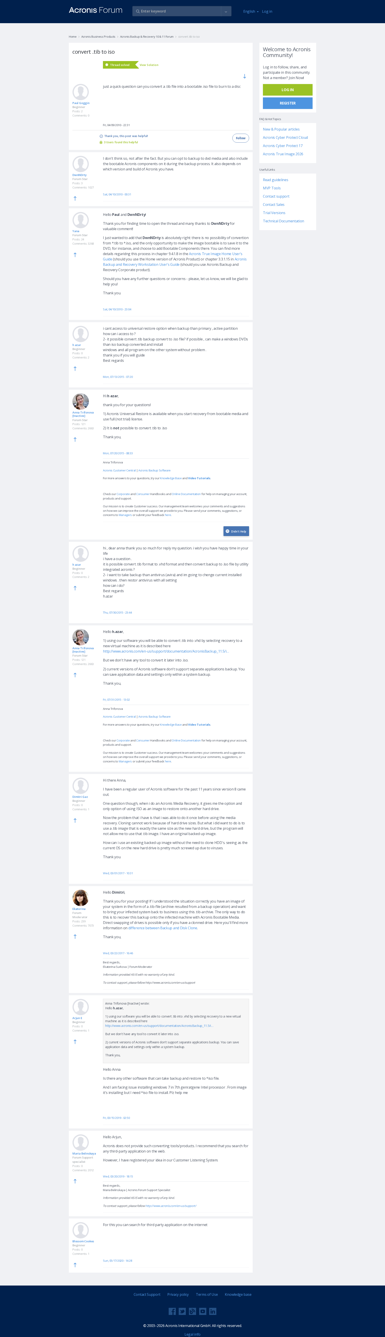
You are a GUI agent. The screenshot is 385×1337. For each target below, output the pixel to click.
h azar (76, 345)
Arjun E (77, 1018)
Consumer (143, 494)
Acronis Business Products (98, 37)
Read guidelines (275, 179)
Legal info (192, 1334)
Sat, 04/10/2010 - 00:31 (117, 194)
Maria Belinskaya (84, 1153)
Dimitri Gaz (80, 797)
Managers (125, 515)
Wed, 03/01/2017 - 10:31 (118, 873)
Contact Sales (274, 204)
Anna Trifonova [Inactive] (83, 414)
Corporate (123, 494)
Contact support (276, 196)
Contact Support (147, 1294)
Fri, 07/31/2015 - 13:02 (116, 700)
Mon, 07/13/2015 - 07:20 (118, 377)
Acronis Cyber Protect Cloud (285, 137)
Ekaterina (79, 909)
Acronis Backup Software (154, 470)
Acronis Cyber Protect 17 (283, 145)
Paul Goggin (81, 103)
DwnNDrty (79, 175)
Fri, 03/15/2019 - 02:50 (116, 1118)
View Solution (149, 65)
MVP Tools (272, 188)
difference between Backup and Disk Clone (162, 927)
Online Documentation (186, 494)
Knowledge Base (171, 478)
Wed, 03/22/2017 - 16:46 (118, 953)
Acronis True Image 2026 (283, 154)
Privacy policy (178, 1294)
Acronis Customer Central (119, 470)
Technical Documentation (283, 221)
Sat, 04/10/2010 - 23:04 (117, 309)
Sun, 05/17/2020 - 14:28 (117, 1261)
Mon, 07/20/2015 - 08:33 (118, 453)
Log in (267, 11)
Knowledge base (238, 1294)
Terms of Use (207, 1294)
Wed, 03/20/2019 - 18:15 (118, 1176)
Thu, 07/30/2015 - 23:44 (117, 612)
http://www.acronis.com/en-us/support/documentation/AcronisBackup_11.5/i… (166, 651)
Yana (75, 231)
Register (288, 103)
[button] (226, 11)
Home (73, 37)
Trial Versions (274, 212)
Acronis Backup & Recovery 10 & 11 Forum (147, 37)
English (249, 11)
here (168, 515)
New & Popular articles (281, 129)
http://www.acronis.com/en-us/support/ (170, 1206)
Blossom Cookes (83, 1241)
